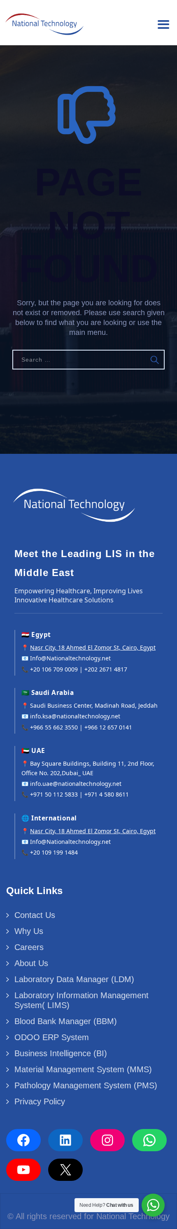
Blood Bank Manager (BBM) (65, 1021)
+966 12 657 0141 (108, 727)
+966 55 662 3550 (54, 727)
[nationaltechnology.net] (43, 21)
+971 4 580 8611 (106, 794)
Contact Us (34, 915)
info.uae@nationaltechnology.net (75, 784)
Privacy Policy (39, 1101)
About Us (31, 963)
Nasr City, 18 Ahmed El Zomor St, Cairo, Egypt (93, 647)
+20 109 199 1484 (54, 852)
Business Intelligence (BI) (60, 1053)
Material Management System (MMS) (83, 1069)
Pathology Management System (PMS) (85, 1085)
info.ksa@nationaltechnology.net (75, 716)
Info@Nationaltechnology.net (70, 658)
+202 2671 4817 (105, 669)
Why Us (28, 931)
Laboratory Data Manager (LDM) (74, 979)
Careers (29, 947)
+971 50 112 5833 (54, 794)
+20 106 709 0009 (54, 669)
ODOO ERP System (51, 1037)
